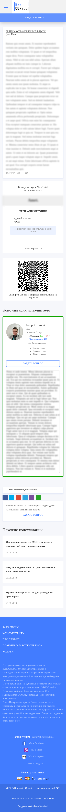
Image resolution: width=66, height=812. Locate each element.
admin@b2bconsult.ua (42, 737)
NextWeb (43, 806)
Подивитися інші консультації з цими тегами (33, 230)
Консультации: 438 (38, 339)
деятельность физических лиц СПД (26, 31)
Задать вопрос (33, 363)
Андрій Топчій (35, 325)
